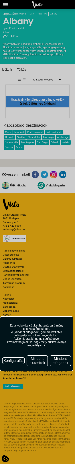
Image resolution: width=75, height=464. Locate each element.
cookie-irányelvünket (43, 335)
